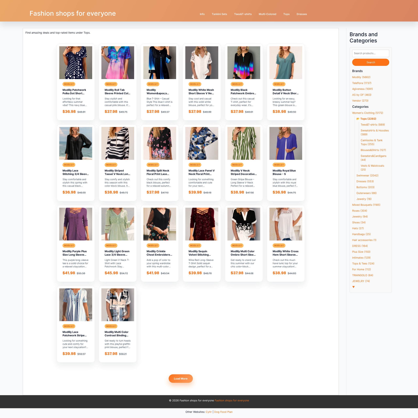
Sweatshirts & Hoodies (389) (375, 132)
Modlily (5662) (361, 77)
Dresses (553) (365, 181)
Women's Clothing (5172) (367, 112)
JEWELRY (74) (361, 281)
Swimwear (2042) (367, 175)
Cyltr (209, 411)
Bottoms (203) (365, 187)
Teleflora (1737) (361, 83)
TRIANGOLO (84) (362, 275)
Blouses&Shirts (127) (373, 150)
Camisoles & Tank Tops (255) (372, 142)
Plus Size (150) (361, 251)
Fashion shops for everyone (73, 13)
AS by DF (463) (361, 94)
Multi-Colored (267, 14)
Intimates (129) (361, 257)
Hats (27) (358, 228)
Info (202, 14)
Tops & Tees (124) (363, 263)
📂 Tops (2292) (366, 118)
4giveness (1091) (362, 88)
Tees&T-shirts (243, 14)
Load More (181, 378)
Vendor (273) (360, 100)
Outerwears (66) (366, 193)
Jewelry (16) (364, 199)
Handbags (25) (361, 234)
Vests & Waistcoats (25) (372, 167)
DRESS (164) (360, 245)
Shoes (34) (359, 222)
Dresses (302, 14)
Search (371, 62)
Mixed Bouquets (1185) (366, 204)
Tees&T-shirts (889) (373, 124)
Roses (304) (359, 210)
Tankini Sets (219, 14)
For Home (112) (361, 269)
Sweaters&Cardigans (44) (373, 157)
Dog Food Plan (223, 411)
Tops (286, 14)
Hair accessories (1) (364, 240)
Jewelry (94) (360, 216)
